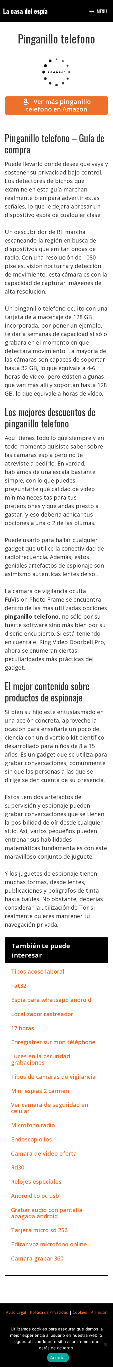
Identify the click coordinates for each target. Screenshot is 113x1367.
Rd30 (17, 1167)
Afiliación (99, 1312)
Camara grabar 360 (37, 1258)
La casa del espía (25, 11)
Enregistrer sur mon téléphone (53, 1042)
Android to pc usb (35, 1195)
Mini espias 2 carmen (40, 1091)
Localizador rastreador (42, 1014)
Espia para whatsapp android (51, 1000)
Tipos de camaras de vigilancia (53, 1076)
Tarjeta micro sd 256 (39, 1230)
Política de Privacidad (49, 1312)
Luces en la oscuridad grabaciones (40, 1059)
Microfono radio (33, 1125)
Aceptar (58, 1357)
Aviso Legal (16, 1312)
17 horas (22, 1028)
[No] (105, 1344)
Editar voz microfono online (49, 1244)
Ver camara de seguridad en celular (49, 1108)
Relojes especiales (36, 1181)
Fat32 (18, 985)
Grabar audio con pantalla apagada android (47, 1213)
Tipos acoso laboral (37, 971)
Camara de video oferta (44, 1153)
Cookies (80, 1312)
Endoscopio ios (31, 1139)
